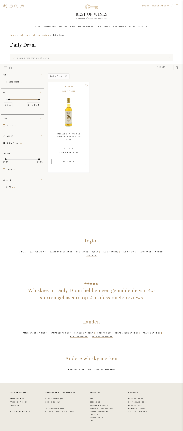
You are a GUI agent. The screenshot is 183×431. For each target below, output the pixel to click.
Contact (5, 6)
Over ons (143, 26)
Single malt (14, 81)
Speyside (91, 255)
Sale (99, 26)
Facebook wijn (17, 399)
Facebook (16, 6)
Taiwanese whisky (102, 336)
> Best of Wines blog (20, 411)
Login (145, 6)
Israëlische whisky (126, 333)
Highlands (82, 252)
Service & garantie (99, 405)
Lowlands (146, 252)
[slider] (9, 99)
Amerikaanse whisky (35, 333)
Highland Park (75, 369)
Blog (132, 26)
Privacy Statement (99, 411)
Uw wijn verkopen (115, 26)
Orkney (159, 252)
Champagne (49, 26)
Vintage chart (97, 418)
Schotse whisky (79, 336)
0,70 (10, 187)
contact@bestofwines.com (60, 411)
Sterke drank (85, 26)
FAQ (11, 6)
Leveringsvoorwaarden (101, 408)
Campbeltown (38, 252)
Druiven (94, 414)
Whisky (63, 26)
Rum (72, 26)
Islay (95, 252)
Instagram (22, 6)
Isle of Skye (129, 252)
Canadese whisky (60, 333)
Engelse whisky (83, 333)
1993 (11, 169)
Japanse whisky (151, 333)
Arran (22, 252)
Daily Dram (14, 143)
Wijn (37, 26)
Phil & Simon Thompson (102, 369)
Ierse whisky (104, 333)
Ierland (12, 125)
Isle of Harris (110, 252)
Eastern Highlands (61, 252)
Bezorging (95, 402)
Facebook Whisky (18, 402)
